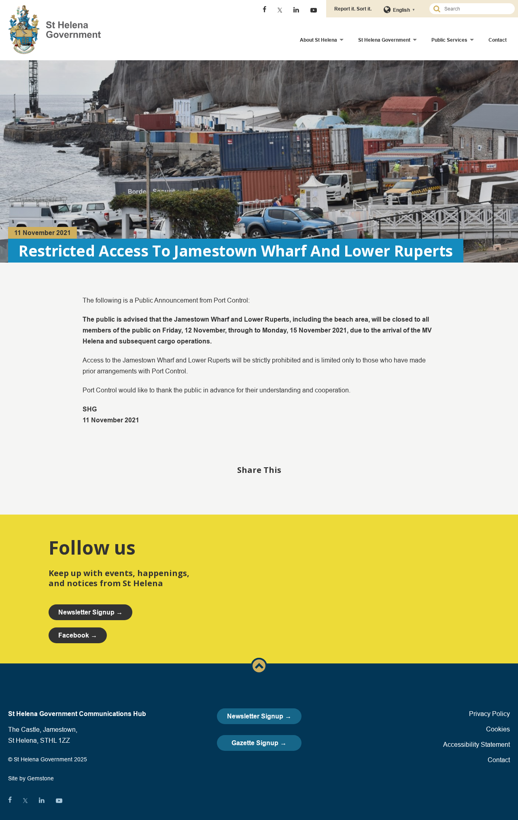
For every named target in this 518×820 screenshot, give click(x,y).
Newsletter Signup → (259, 716)
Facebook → (77, 635)
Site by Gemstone (31, 778)
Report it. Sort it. (353, 9)
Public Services (449, 40)
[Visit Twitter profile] (280, 10)
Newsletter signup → (90, 612)
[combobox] (475, 8)
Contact (497, 40)
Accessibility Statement (476, 744)
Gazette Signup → (259, 743)
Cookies (498, 729)
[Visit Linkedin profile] (296, 10)
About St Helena (318, 40)
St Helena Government (384, 40)
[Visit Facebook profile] (264, 10)
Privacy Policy (489, 713)
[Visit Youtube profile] (313, 10)
